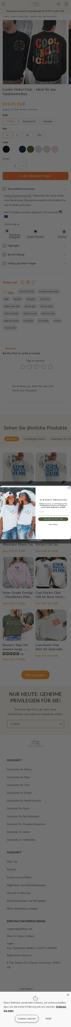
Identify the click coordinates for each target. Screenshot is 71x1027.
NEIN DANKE (53, 524)
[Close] (68, 994)
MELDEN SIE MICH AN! (53, 519)
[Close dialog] (69, 487)
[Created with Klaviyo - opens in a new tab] (35, 540)
